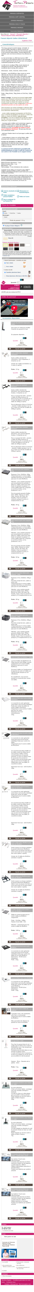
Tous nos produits (7, 1276)
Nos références (20, 1265)
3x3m (5, 213)
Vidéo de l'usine (24, 196)
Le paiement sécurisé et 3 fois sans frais (23, 1268)
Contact (5, 1270)
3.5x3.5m (12, 213)
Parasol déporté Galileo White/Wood (12, 35)
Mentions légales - (7, 1280)
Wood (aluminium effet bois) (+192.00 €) (16, 276)
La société (5, 1262)
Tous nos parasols (17, 31)
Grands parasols (17, 20)
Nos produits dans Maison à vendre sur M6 (9, 1266)
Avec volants (9, 266)
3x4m (5, 217)
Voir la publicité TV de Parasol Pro (9, 200)
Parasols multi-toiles (17, 24)
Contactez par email (8, 1230)
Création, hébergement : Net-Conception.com (18, 1284)
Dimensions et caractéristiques (24, 191)
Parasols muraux (17, 27)
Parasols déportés (17, 13)
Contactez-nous (6, 255)
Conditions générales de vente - (22, 1280)
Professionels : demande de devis (23, 1262)
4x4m (19, 213)
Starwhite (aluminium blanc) (13, 272)
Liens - (4, 1282)
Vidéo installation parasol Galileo (9, 195)
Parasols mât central (17, 17)
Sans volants (9, 263)
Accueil (12, 34)
